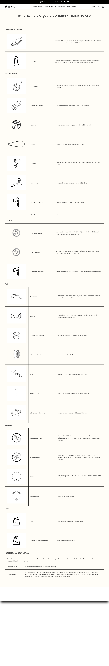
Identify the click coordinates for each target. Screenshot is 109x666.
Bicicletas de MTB (31, 624)
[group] (54, 2)
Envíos (53, 624)
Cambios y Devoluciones (59, 630)
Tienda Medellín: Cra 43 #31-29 (87, 626)
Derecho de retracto (58, 627)
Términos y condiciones (59, 633)
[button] (61, 6)
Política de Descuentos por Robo (62, 641)
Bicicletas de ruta (31, 619)
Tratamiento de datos (58, 635)
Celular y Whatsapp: (83, 635)
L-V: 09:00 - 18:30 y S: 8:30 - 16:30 (87, 629)
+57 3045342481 (82, 638)
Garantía (54, 619)
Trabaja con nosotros (84, 640)
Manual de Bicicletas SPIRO (60, 638)
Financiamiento (56, 621)
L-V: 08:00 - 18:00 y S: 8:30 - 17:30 (87, 623)
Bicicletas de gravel (32, 621)
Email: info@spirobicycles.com (87, 632)
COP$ (93, 7)
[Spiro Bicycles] (10, 6)
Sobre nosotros (31, 627)
